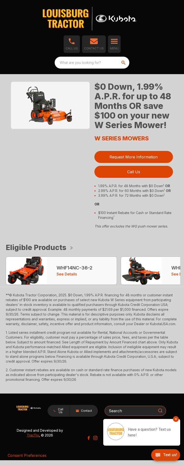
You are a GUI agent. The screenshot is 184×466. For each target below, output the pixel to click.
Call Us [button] (133, 171)
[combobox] (92, 62)
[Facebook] (88, 438)
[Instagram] (95, 438)
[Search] (160, 410)
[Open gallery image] (50, 105)
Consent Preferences (27, 455)
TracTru (33, 435)
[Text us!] (165, 455)
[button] (71, 44)
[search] (124, 62)
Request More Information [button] (133, 157)
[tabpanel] (50, 106)
